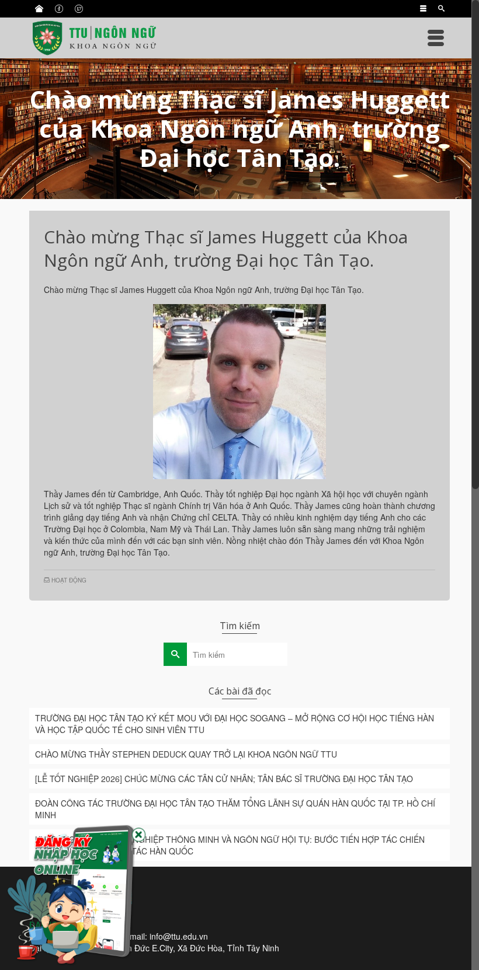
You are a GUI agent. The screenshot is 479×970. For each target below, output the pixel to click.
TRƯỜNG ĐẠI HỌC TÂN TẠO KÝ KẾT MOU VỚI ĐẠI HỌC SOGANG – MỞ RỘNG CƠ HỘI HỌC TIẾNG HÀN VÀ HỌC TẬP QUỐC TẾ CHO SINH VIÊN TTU (234, 723)
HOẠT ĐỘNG (68, 580)
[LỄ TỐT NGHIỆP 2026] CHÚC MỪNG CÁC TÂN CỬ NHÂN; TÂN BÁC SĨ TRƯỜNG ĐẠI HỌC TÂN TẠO (224, 778)
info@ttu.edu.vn (179, 936)
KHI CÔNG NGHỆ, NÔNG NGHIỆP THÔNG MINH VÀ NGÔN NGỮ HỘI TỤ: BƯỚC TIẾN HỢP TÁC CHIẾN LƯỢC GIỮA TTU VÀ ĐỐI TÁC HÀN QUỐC (230, 845)
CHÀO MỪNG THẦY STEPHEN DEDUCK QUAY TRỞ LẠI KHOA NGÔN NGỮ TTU (186, 754)
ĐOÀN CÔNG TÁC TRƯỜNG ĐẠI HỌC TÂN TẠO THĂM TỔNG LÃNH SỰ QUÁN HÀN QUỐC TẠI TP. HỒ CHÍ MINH (235, 809)
